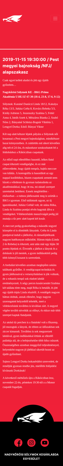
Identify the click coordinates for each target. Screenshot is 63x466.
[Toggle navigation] (55, 18)
